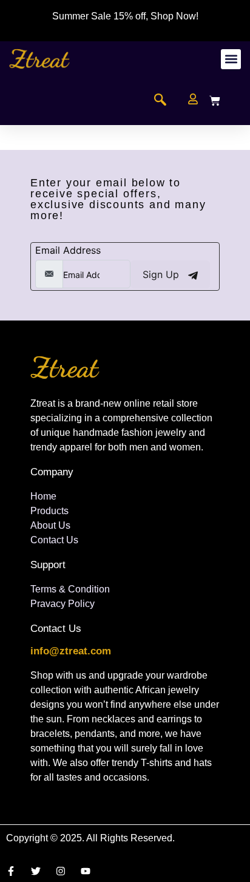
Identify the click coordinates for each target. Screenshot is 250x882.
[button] (231, 59)
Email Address (68, 250)
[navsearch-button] (160, 101)
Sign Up (162, 274)
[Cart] (215, 101)
